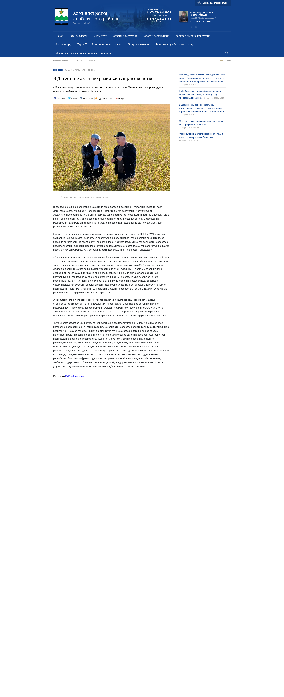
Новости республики (155, 36)
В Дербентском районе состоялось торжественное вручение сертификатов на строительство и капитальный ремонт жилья (201, 108)
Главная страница (60, 60)
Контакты (196, 22)
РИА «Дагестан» (74, 376)
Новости (78, 60)
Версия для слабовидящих (215, 3)
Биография (207, 22)
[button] (167, 106)
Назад (228, 60)
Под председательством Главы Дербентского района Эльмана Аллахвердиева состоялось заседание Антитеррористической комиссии (202, 78)
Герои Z (82, 44)
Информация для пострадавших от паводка (84, 53)
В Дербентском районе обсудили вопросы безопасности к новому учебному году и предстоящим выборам (200, 94)
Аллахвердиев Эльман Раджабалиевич (202, 13)
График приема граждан (107, 44)
